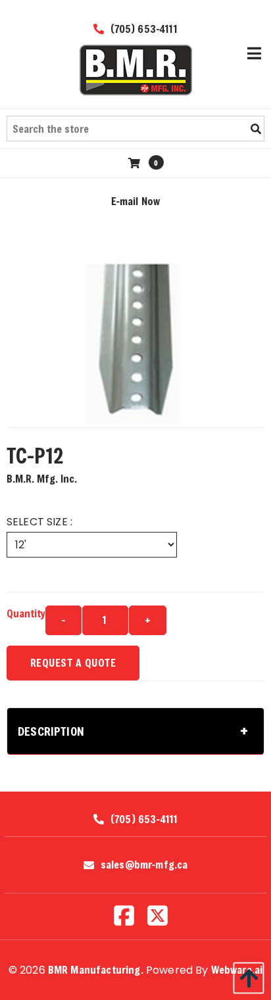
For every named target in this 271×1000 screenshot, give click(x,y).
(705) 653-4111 (142, 29)
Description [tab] (51, 731)
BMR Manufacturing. (95, 969)
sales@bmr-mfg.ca (144, 864)
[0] (135, 163)
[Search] (256, 129)
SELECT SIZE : (39, 521)
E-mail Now (135, 201)
